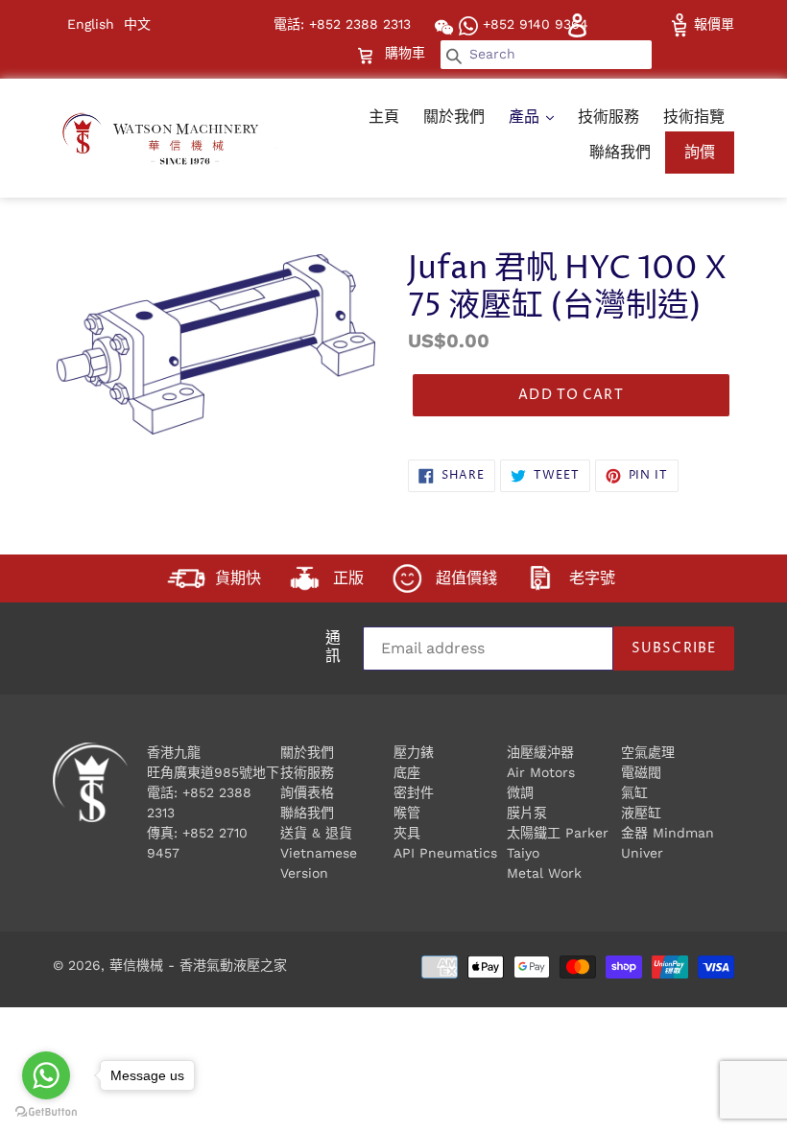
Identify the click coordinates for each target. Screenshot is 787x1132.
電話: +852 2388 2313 (342, 24)
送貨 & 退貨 (316, 832)
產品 (526, 116)
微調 (520, 792)
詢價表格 (307, 792)
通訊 (333, 648)
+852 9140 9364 (533, 24)
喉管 (407, 812)
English (90, 24)
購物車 (407, 52)
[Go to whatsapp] (46, 1075)
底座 (407, 772)
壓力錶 (414, 752)
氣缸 (634, 792)
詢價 (699, 152)
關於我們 (454, 116)
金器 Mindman (667, 832)
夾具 (407, 832)
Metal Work (544, 873)
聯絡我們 (620, 152)
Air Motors (541, 772)
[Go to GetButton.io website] (46, 1112)
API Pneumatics (445, 853)
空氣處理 (648, 752)
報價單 (711, 24)
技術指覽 (694, 116)
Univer (642, 853)
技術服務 (608, 116)
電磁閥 (641, 772)
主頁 (384, 116)
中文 (137, 24)
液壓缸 (641, 812)
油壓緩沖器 (540, 752)
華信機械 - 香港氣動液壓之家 (198, 965)
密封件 (414, 792)
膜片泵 (527, 812)
